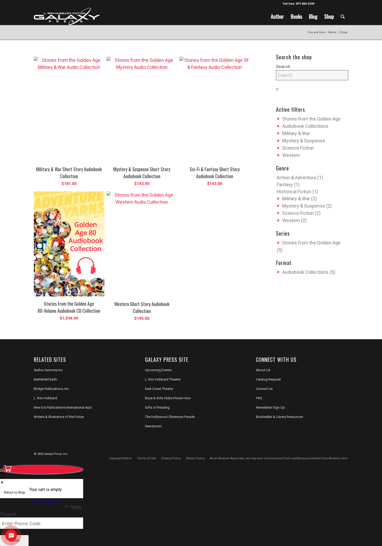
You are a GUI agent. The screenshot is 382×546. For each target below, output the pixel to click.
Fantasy (285, 184)
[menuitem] (277, 16)
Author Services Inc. (48, 370)
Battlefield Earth (45, 379)
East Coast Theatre (159, 389)
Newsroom (153, 426)
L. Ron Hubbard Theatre (162, 379)
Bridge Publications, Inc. (52, 389)
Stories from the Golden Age (311, 119)
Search (283, 66)
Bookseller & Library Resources (279, 417)
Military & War (296, 133)
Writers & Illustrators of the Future (59, 417)
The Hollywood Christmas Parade (170, 417)
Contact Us (264, 389)
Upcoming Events (158, 370)
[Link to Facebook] (321, 4)
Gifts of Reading (157, 407)
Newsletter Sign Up (270, 407)
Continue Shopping (46, 502)
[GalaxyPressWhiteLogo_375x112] (67, 16)
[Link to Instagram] (336, 4)
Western (291, 155)
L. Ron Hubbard (45, 398)
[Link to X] (328, 4)
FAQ (259, 398)
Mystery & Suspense (303, 140)
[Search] (342, 16)
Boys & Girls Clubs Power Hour (168, 398)
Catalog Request (268, 379)
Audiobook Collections (305, 126)
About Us (263, 370)
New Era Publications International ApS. (63, 407)
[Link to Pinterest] (344, 4)
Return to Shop (14, 492)
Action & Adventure (296, 177)
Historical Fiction (294, 191)
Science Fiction (298, 148)
